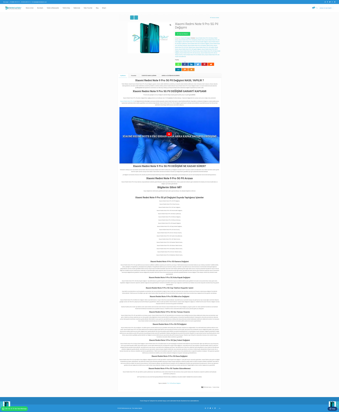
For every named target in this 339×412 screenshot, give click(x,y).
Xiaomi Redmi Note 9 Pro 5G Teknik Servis (194, 54)
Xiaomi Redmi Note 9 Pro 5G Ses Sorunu (190, 53)
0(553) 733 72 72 (15, 2)
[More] (191, 68)
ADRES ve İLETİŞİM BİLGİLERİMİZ (171, 75)
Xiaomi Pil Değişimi (186, 38)
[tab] (123, 76)
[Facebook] (327, 2)
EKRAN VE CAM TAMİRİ (326, 8)
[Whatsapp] (178, 63)
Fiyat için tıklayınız (183, 34)
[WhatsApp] (325, 2)
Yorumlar (133, 75)
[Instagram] (335, 2)
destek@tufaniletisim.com (40, 2)
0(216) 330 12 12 (26, 2)
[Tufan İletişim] (13, 8)
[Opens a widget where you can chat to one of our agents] (332, 409)
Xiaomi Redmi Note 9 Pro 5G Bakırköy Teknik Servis (192, 40)
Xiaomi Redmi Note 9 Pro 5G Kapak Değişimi (190, 49)
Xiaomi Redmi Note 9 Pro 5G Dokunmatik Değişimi (195, 41)
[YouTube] (332, 2)
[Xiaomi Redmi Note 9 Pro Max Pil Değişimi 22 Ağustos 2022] (334, 404)
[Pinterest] (204, 63)
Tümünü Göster (215, 17)
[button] (170, 25)
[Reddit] (211, 63)
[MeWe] (178, 68)
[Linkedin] (191, 63)
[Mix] (185, 68)
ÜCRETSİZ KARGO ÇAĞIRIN (149, 75)
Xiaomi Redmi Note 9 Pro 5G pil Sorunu (190, 51)
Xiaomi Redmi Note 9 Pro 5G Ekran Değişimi (198, 43)
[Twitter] (330, 2)
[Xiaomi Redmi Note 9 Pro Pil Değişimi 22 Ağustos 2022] (5, 404)
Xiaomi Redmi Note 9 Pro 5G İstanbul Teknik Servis (200, 45)
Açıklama (123, 75)
